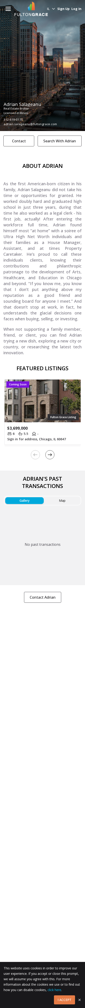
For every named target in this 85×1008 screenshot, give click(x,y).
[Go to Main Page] (31, 9)
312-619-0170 (13, 119)
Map (62, 500)
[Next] (49, 454)
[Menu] (8, 9)
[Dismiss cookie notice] (79, 1000)
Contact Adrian (43, 597)
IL (48, 9)
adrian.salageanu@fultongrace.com (30, 124)
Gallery (24, 500)
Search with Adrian (59, 140)
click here (54, 990)
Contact (19, 140)
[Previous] (35, 454)
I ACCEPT (64, 1000)
